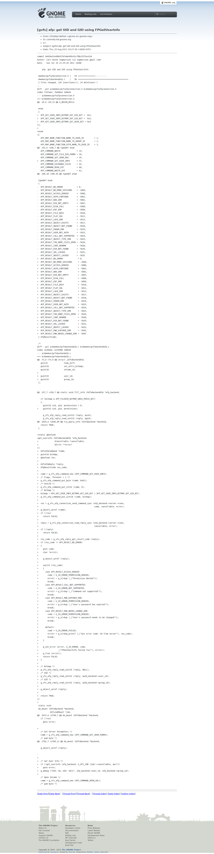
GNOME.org (169, 3)
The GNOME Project (48, 826)
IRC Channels (71, 838)
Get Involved (44, 831)
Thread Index (99, 794)
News (90, 826)
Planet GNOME (94, 833)
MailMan (90, 852)
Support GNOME (46, 835)
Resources (70, 826)
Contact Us (43, 838)
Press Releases (94, 828)
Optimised (43, 852)
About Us (43, 828)
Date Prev (43, 794)
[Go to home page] (56, 19)
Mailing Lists (91, 14)
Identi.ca (91, 838)
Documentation (72, 831)
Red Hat (72, 852)
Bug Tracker (70, 840)
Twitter (90, 840)
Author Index (128, 794)
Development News (96, 835)
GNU (106, 852)
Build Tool (69, 845)
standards (54, 852)
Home (78, 14)
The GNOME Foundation (49, 840)
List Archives (106, 14)
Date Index (114, 794)
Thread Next (83, 794)
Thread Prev (69, 794)
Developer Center (72, 828)
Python (97, 852)
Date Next (54, 794)
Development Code (73, 843)
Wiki (67, 833)
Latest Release (94, 831)
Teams (41, 833)
